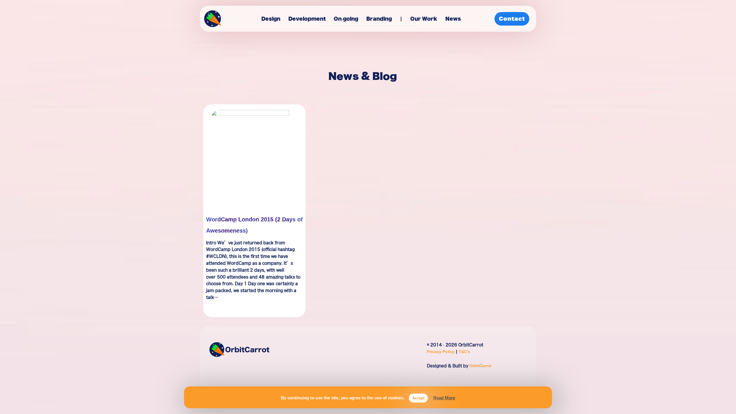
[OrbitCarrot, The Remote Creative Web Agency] (213, 20)
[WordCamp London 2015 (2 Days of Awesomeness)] (254, 154)
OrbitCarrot (480, 365)
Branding (379, 18)
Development (307, 18)
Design (270, 18)
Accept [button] (418, 398)
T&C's (464, 351)
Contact (512, 18)
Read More (444, 398)
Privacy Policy (441, 351)
